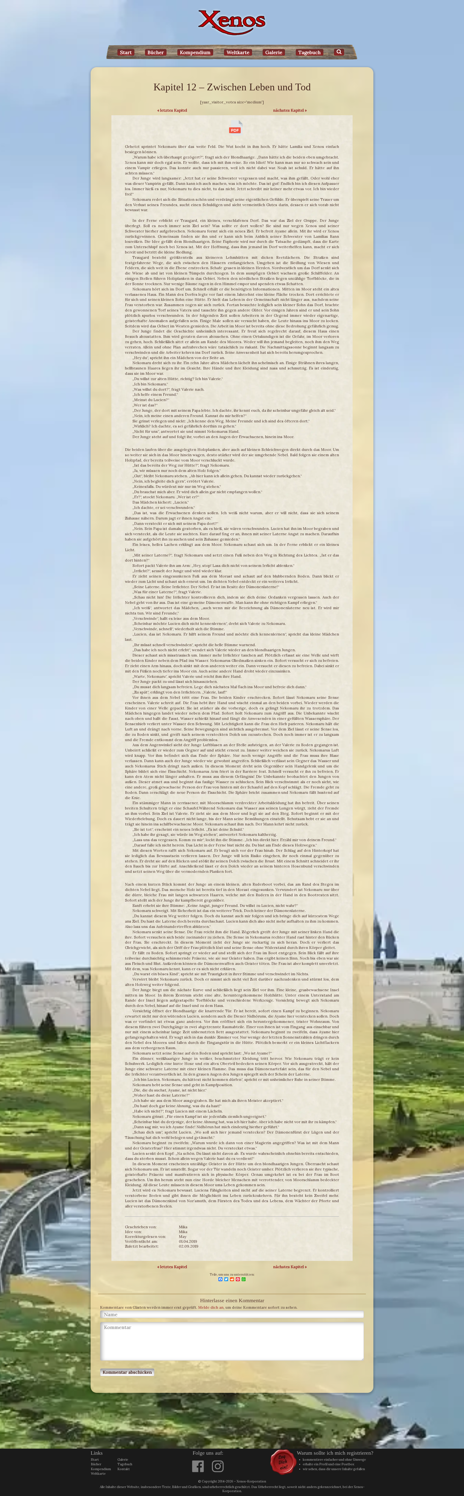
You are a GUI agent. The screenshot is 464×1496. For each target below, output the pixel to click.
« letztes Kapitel (172, 110)
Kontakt (123, 1469)
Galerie (273, 52)
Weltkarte (238, 52)
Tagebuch (309, 52)
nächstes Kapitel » (290, 110)
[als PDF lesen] (236, 134)
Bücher (156, 52)
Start (126, 52)
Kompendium (195, 52)
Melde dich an (211, 1307)
